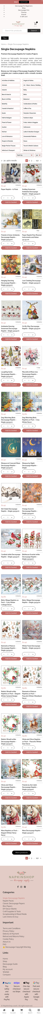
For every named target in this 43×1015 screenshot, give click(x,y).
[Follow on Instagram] (21, 887)
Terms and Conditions (11, 928)
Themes (23, 12)
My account (7, 969)
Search (34, 31)
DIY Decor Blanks (10, 909)
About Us (6, 942)
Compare (6, 975)
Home (3, 44)
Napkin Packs (8, 901)
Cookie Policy (8, 939)
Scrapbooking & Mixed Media (15, 914)
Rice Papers (7, 906)
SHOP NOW (24, 2)
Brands (23, 14)
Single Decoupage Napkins (14, 898)
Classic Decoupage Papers (14, 903)
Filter (5, 38)
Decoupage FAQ (23, 10)
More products (21, 853)
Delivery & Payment (11, 934)
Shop (5, 961)
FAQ (4, 944)
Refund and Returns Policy (13, 936)
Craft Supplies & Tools (12, 911)
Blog (23, 8)
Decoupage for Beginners (23, 6)
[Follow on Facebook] (18, 887)
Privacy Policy (8, 931)
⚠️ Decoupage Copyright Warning (17, 947)
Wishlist (6, 972)
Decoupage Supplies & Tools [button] (29, 71)
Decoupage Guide (10, 964)
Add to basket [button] (11, 202)
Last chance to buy (10, 917)
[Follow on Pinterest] (25, 887)
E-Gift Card (23, 16)
